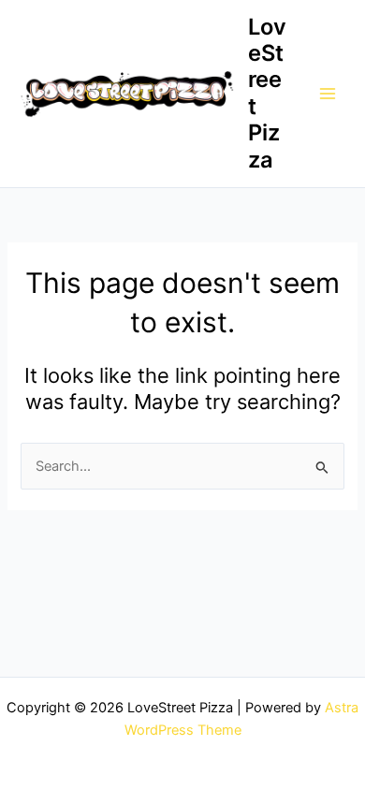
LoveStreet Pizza (267, 93)
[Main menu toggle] (327, 93)
